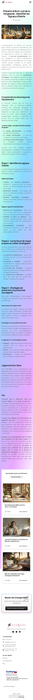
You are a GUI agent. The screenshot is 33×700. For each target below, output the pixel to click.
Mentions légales (16, 693)
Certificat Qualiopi (9, 686)
